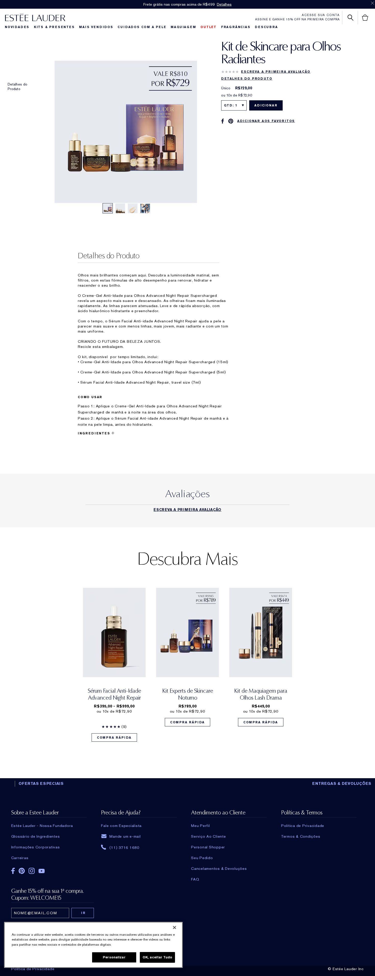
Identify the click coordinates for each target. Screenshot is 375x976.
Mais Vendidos (96, 27)
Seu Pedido (202, 857)
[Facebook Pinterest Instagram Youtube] (49, 872)
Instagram (32, 871)
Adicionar (265, 105)
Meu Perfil (200, 825)
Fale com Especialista (121, 825)
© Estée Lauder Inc (346, 968)
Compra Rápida (114, 738)
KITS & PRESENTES (54, 27)
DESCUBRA (266, 27)
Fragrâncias (236, 27)
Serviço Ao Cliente (208, 836)
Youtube (42, 871)
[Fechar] (174, 927)
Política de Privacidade (32, 968)
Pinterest (22, 871)
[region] (93, 945)
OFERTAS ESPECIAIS (41, 783)
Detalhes (224, 4)
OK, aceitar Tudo (157, 957)
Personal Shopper (208, 847)
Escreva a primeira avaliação (275, 72)
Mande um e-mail (125, 836)
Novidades (17, 27)
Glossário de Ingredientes (35, 836)
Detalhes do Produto (17, 86)
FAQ (195, 879)
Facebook (13, 871)
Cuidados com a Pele (142, 27)
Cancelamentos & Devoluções (219, 868)
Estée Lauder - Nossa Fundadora (42, 825)
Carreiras (20, 857)
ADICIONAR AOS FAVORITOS (266, 121)
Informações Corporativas (35, 847)
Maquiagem (183, 27)
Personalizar (114, 957)
